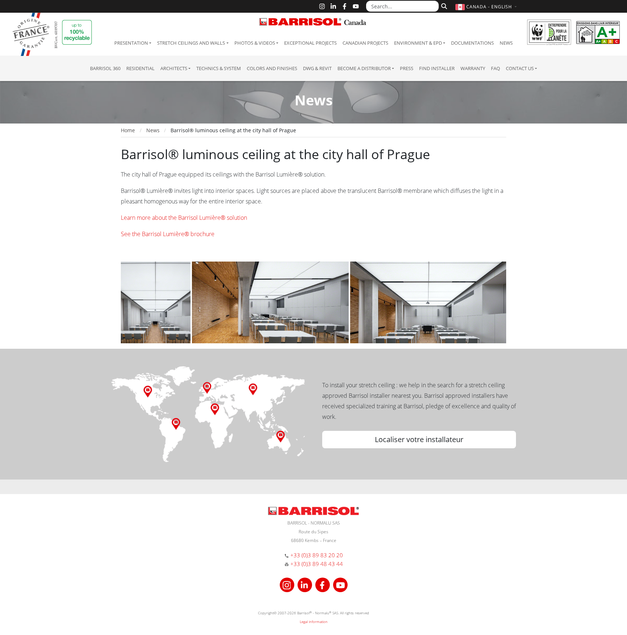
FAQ (495, 68)
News (506, 43)
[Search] (443, 5)
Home (128, 130)
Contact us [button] (520, 68)
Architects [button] (173, 68)
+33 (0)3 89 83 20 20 (316, 555)
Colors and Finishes (272, 68)
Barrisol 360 (105, 68)
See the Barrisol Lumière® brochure (167, 234)
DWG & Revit (317, 68)
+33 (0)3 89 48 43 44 (316, 563)
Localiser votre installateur (419, 439)
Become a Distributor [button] (364, 68)
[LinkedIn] (333, 6)
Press (406, 68)
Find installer (437, 68)
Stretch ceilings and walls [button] (191, 43)
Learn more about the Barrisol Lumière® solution (184, 218)
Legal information (314, 621)
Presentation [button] (131, 43)
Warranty (472, 68)
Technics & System (218, 68)
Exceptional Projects (310, 43)
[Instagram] (322, 6)
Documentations (472, 43)
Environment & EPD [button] (418, 43)
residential (140, 68)
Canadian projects (365, 43)
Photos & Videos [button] (254, 43)
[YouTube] (356, 6)
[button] (487, 7)
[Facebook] (344, 6)
